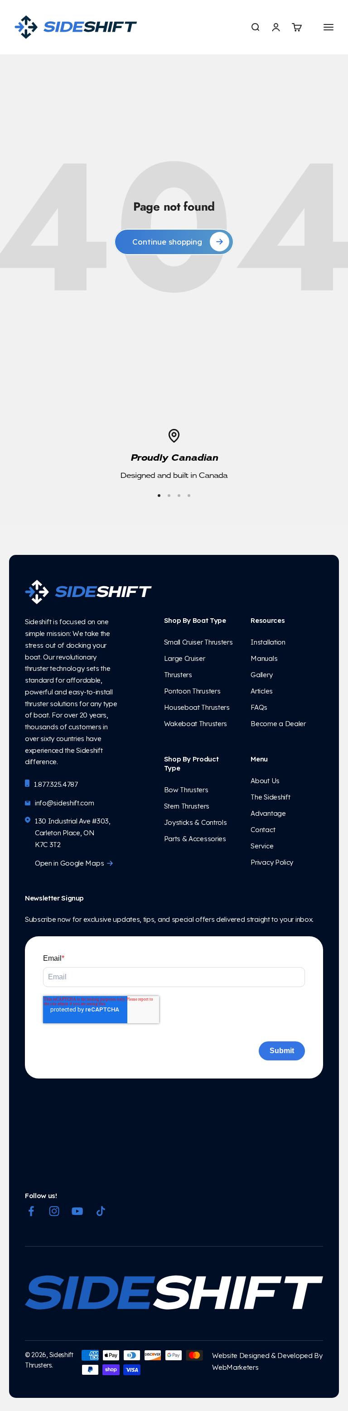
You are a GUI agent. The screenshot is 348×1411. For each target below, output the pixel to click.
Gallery (261, 674)
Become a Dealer (278, 723)
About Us (267, 780)
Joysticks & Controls (195, 822)
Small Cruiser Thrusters (198, 642)
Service (262, 846)
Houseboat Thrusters (197, 707)
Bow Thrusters (188, 789)
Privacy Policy (272, 862)
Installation (269, 642)
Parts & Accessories (195, 838)
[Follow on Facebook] (31, 1211)
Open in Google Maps (69, 863)
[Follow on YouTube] (77, 1211)
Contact (263, 829)
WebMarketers (235, 1367)
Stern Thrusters (186, 806)
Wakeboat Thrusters (195, 723)
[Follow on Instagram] (54, 1211)
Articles (262, 691)
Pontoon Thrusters (192, 691)
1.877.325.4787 (56, 784)
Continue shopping (167, 241)
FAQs (259, 707)
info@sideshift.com (64, 803)
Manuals (264, 658)
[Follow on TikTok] (101, 1211)
